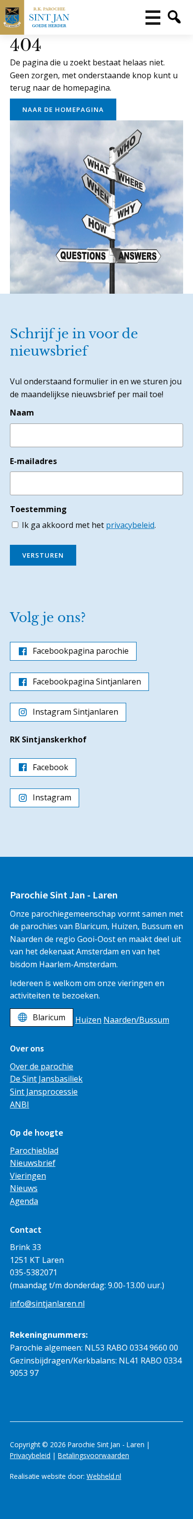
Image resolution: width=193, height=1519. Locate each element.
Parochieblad (34, 1150)
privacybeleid (130, 525)
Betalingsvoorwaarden (93, 1455)
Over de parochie (41, 1066)
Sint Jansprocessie (44, 1091)
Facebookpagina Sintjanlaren (87, 681)
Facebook (50, 767)
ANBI (19, 1104)
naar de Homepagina (63, 109)
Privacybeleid (30, 1455)
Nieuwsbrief (32, 1162)
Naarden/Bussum (136, 1019)
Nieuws (24, 1188)
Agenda (24, 1201)
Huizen (88, 1019)
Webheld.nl (104, 1476)
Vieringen (28, 1175)
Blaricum (49, 1017)
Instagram (52, 797)
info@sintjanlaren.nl (47, 1303)
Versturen (43, 555)
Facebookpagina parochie (81, 650)
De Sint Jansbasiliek (46, 1078)
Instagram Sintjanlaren (75, 711)
